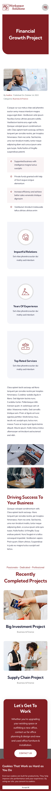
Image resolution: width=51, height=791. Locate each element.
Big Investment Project (25, 626)
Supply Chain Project (25, 677)
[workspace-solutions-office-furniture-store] (14, 5)
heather (9, 95)
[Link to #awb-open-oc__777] (45, 7)
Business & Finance (20, 99)
